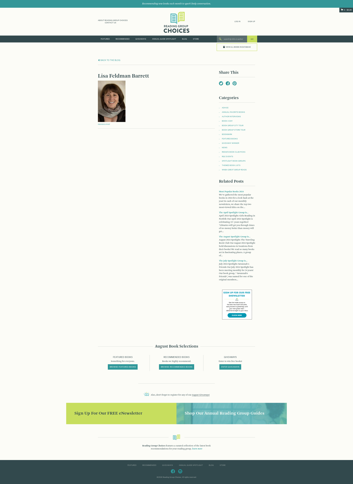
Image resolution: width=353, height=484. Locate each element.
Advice (225, 108)
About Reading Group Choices (113, 20)
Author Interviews (231, 116)
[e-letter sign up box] (237, 304)
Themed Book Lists (231, 165)
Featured (105, 39)
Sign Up (251, 21)
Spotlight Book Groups (234, 161)
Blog (184, 39)
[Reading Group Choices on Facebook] (173, 471)
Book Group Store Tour (233, 130)
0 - (348, 10)
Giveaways (140, 39)
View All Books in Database (238, 47)
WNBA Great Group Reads (234, 170)
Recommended (122, 39)
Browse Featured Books (123, 367)
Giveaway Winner (230, 143)
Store (196, 39)
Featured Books (230, 139)
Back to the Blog (110, 60)
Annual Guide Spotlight (164, 39)
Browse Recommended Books (176, 367)
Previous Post (104, 124)
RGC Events (227, 156)
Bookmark (227, 134)
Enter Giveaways (230, 367)
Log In (237, 21)
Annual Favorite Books (233, 112)
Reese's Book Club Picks (233, 152)
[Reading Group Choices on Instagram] (180, 471)
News (224, 147)
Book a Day (227, 121)
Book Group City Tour (232, 125)
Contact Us (110, 23)
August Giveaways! (201, 395)
